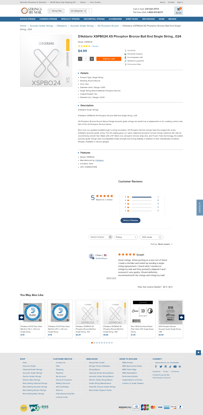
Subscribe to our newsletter (167, 363)
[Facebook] (156, 366)
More (161, 19)
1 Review (94, 46)
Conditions (175, 371)
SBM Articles (127, 363)
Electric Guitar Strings (32, 376)
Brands (172, 19)
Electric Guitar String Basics (101, 380)
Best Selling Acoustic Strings (35, 387)
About (162, 2)
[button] (200, 208)
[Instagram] (166, 366)
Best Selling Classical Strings (35, 383)
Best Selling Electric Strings (34, 390)
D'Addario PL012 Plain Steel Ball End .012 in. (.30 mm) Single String (31, 329)
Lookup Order (62, 397)
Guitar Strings (27, 19)
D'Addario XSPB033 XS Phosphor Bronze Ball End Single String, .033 (86, 329)
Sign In (180, 2)
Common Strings (48, 19)
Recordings (148, 19)
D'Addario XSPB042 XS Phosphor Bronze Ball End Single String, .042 (113, 329)
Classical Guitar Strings (32, 370)
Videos (83, 2)
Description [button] (87, 105)
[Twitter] (161, 366)
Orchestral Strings (94, 19)
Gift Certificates (62, 387)
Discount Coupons (64, 380)
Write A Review (130, 220)
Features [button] (85, 153)
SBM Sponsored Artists (132, 366)
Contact (171, 2)
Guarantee (156, 371)
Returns (59, 390)
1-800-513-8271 (155, 12)
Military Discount (63, 383)
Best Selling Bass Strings (33, 394)
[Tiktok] (170, 366)
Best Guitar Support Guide (100, 390)
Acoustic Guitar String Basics (101, 376)
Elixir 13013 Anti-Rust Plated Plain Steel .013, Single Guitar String (142, 329)
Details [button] (85, 73)
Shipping (59, 370)
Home (23, 26)
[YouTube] (175, 366)
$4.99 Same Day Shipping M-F (63, 2)
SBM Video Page (129, 370)
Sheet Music (132, 19)
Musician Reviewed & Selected (33, 2)
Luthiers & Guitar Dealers (133, 383)
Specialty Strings (70, 19)
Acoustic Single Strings (82, 26)
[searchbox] (98, 237)
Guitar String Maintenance (100, 383)
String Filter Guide (97, 363)
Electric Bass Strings (31, 380)
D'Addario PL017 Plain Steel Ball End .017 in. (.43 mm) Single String (59, 329)
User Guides (95, 2)
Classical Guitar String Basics (101, 373)
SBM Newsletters (129, 373)
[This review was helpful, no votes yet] (164, 286)
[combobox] (126, 237)
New (25, 363)
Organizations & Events (132, 380)
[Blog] (180, 366)
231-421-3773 (152, 9)
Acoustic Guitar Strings (41, 26)
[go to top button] (198, 352)
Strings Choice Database (99, 366)
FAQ (58, 366)
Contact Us (60, 363)
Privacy (165, 371)
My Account (61, 376)
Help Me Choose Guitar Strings (102, 387)
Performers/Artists (130, 376)
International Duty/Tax (65, 394)
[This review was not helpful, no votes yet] (169, 286)
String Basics (94, 370)
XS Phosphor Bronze (108, 26)
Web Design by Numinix (162, 378)
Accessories (115, 19)
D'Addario (62, 26)
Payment (59, 373)
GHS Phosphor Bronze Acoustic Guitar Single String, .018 (170, 329)
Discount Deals (29, 366)
